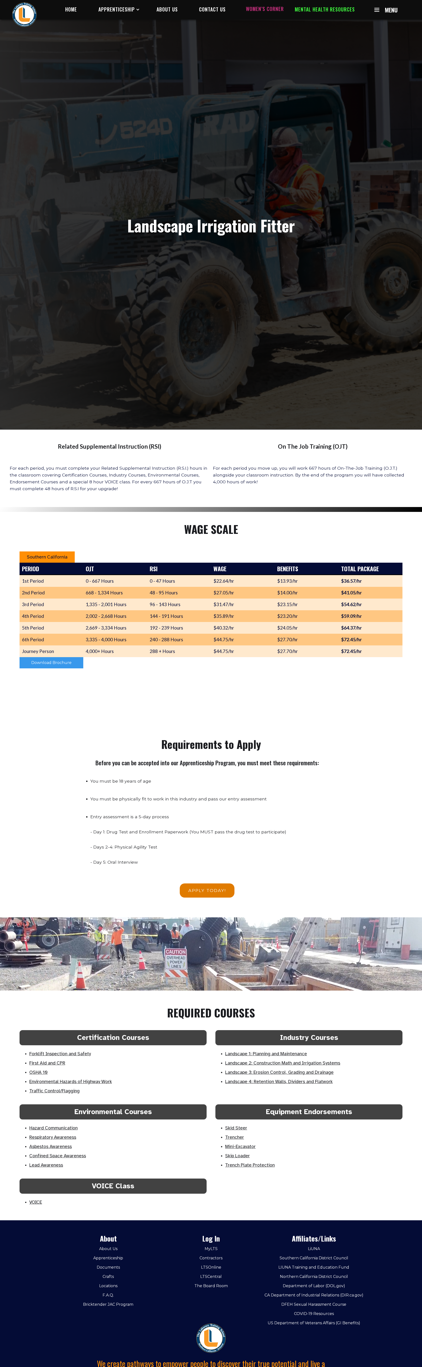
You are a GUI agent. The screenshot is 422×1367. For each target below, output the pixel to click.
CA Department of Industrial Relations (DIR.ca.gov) (313, 1295)
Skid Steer (236, 1128)
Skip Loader (237, 1156)
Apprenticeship (108, 1258)
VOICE (35, 1202)
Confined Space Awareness (57, 1156)
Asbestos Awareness (50, 1147)
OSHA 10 (38, 1072)
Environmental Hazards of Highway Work (70, 1082)
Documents (108, 1267)
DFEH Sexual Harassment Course (313, 1304)
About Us (108, 1248)
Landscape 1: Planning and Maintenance (266, 1054)
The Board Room (211, 1286)
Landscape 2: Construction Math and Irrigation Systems (282, 1063)
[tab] (47, 557)
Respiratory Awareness (52, 1137)
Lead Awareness (46, 1165)
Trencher (234, 1137)
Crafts (108, 1276)
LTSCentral (211, 1276)
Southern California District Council (314, 1258)
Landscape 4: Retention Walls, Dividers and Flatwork (279, 1082)
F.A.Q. (108, 1295)
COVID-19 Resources (314, 1313)
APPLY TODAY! (207, 890)
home (71, 9)
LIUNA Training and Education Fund (313, 1267)
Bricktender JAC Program (108, 1304)
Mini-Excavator (240, 1147)
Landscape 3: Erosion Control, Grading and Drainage (279, 1072)
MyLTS (211, 1248)
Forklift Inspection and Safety (60, 1054)
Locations (108, 1286)
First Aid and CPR (47, 1063)
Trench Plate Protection (250, 1165)
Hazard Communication (53, 1128)
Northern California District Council (314, 1276)
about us (167, 9)
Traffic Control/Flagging (54, 1091)
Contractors (211, 1258)
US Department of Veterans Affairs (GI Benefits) (314, 1323)
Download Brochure (51, 662)
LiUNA (314, 1248)
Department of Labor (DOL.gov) (314, 1286)
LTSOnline (211, 1267)
